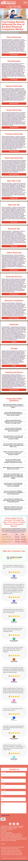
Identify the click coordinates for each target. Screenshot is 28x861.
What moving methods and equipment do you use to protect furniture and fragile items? (13, 422)
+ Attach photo (5, 815)
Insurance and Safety (17, 853)
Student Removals (14, 103)
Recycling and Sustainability (7, 851)
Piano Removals (14, 54)
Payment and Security (19, 847)
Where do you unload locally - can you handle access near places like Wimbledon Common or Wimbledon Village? (13, 476)
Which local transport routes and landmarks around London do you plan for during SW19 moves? (13, 508)
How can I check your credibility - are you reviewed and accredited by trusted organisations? (13, 492)
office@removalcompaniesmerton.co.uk (13, 835)
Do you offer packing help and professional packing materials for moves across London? (13, 414)
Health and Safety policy (16, 854)
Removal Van (14, 246)
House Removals (14, 127)
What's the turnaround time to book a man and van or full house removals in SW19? (13, 453)
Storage (14, 365)
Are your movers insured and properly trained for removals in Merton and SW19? (13, 430)
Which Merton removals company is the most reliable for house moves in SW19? (13, 406)
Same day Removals (14, 174)
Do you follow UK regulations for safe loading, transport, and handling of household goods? (13, 500)
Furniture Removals (14, 151)
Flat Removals (14, 79)
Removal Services (14, 294)
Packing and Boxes (14, 389)
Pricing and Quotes (16, 850)
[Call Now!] (15, 7)
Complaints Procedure (6, 848)
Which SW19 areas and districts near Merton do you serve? (13, 468)
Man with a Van (14, 198)
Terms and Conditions (6, 850)
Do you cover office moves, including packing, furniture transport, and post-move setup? (13, 461)
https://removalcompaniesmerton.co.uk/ (13, 836)
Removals (14, 341)
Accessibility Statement (6, 853)
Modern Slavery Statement (7, 847)
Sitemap (3, 843)
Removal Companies (14, 318)
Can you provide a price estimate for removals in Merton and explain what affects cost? (13, 445)
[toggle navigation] (25, 2)
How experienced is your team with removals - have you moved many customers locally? (13, 437)
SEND (3, 819)
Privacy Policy (15, 848)
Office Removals (14, 270)
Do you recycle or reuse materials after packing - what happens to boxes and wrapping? (13, 485)
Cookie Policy (18, 851)
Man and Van (14, 222)
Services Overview (5, 854)
